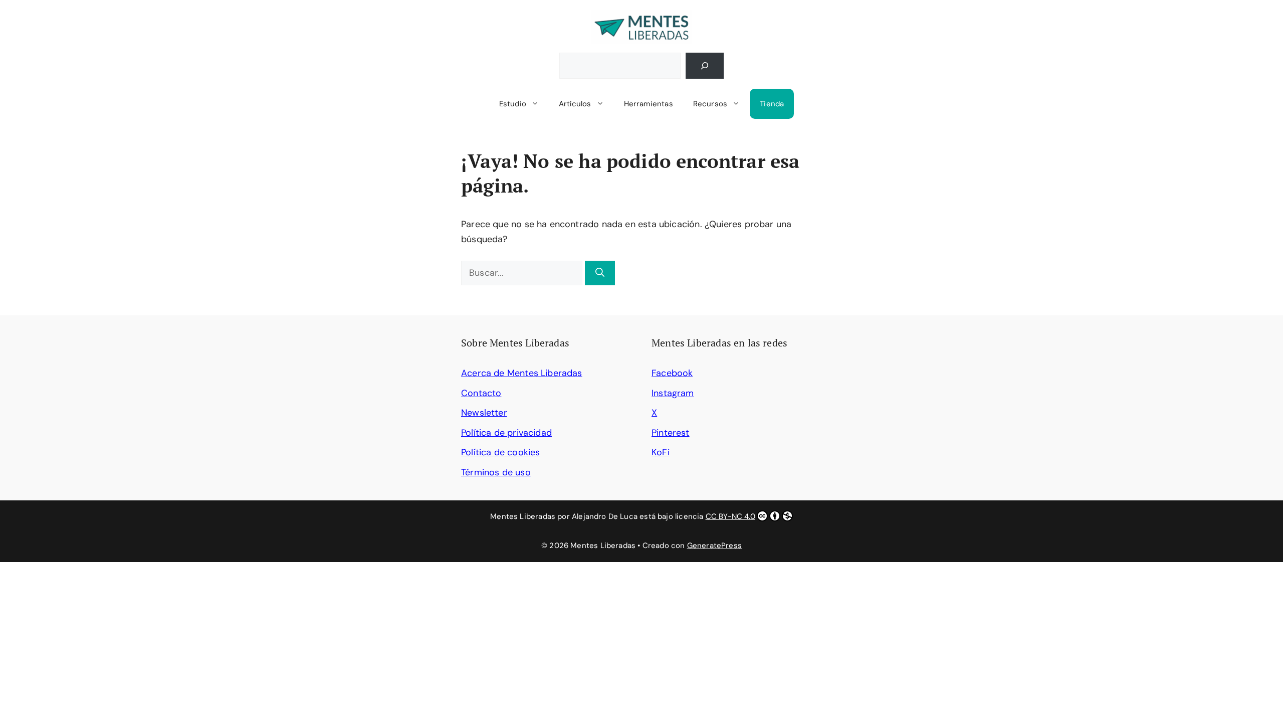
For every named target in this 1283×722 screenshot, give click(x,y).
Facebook (672, 373)
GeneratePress (714, 545)
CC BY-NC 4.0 (730, 516)
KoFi (661, 452)
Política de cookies (500, 452)
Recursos (710, 104)
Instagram (673, 393)
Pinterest (671, 433)
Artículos (575, 104)
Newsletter (484, 413)
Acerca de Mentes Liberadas (521, 373)
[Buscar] (705, 66)
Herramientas (648, 104)
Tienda (772, 104)
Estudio (512, 104)
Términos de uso (496, 472)
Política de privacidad (506, 433)
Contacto (481, 393)
